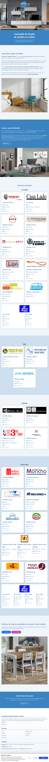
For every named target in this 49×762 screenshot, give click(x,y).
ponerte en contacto (37, 72)
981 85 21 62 (7, 229)
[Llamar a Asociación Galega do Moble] (46, 4)
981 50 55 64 (7, 251)
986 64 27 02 (31, 526)
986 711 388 (18, 599)
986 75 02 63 (31, 504)
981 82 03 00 (31, 251)
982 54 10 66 (19, 383)
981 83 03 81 (7, 274)
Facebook (30, 209)
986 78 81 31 (7, 481)
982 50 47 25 (31, 361)
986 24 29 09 (22, 552)
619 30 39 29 (31, 442)
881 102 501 (7, 319)
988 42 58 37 (14, 442)
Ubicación (6, 211)
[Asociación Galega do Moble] (24, 4)
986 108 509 (7, 599)
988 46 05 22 (7, 442)
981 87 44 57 (31, 274)
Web (5, 209)
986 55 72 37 (31, 481)
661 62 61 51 (37, 207)
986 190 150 (7, 552)
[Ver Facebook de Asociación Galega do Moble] (2, 724)
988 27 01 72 (7, 420)
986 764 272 (9, 746)
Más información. (15, 760)
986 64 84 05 (37, 551)
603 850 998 (30, 599)
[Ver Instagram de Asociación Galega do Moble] (5, 724)
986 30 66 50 (7, 526)
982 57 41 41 (7, 361)
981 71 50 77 (31, 296)
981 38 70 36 (7, 296)
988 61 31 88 (31, 420)
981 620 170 (29, 319)
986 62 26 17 (7, 576)
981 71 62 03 (7, 207)
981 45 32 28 (31, 229)
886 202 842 (41, 599)
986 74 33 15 (31, 576)
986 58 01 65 (7, 504)
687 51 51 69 (31, 207)
